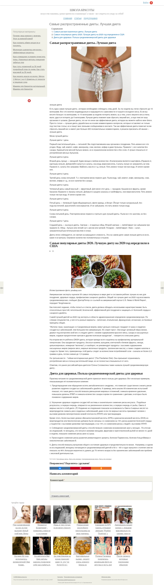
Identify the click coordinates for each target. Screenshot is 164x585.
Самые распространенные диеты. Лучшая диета (75, 31)
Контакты (60, 577)
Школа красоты (82, 10)
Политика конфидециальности (66, 580)
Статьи (78, 18)
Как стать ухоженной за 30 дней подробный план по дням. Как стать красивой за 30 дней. (29, 69)
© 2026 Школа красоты (20, 577)
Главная (67, 18)
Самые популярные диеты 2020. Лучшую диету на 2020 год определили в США (89, 34)
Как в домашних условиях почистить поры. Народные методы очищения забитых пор (29, 59)
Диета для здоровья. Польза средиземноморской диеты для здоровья (85, 37)
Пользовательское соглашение (73, 577)
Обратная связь (106, 577)
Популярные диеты (62, 459)
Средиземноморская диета (90, 459)
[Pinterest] (80, 468)
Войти (146, 2)
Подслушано (90, 18)
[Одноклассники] (101, 468)
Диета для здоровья (75, 459)
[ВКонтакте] (60, 468)
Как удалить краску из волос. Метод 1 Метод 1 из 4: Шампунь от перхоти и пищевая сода (29, 79)
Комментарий (57, 480)
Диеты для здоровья (105, 459)
